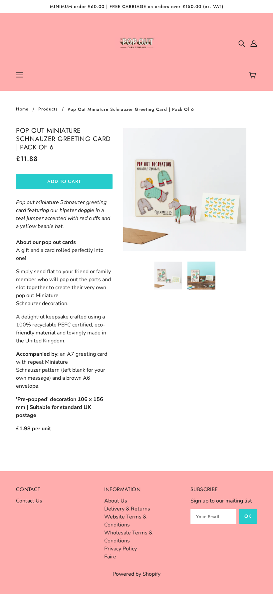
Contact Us (29, 500)
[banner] (136, 43)
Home (22, 109)
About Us (115, 500)
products (48, 109)
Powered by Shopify (136, 574)
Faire (110, 556)
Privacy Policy (120, 548)
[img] (242, 43)
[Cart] (253, 75)
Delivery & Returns (127, 508)
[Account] (254, 43)
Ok (248, 516)
